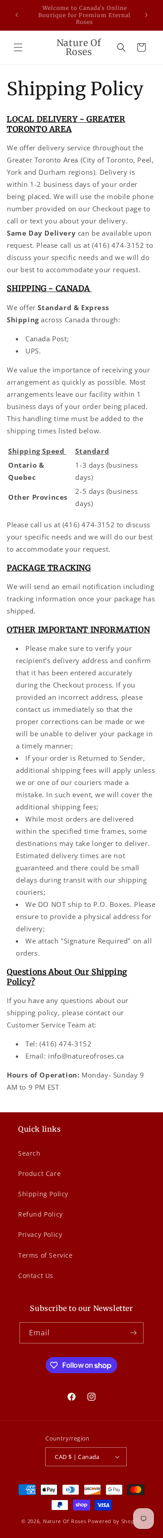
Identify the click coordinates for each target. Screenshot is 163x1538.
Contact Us (35, 1275)
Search (29, 1153)
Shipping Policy (43, 1194)
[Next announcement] (146, 15)
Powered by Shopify (115, 1521)
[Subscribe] (133, 1332)
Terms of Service (45, 1255)
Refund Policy (40, 1214)
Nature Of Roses (64, 1521)
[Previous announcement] (17, 15)
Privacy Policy (40, 1234)
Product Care (39, 1173)
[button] (18, 47)
